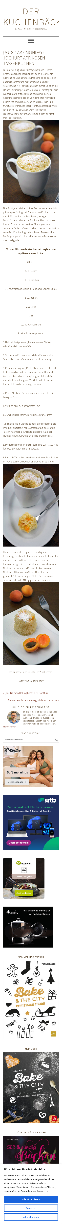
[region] (31, 1194)
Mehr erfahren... (10, 726)
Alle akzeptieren (31, 1199)
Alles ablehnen (31, 1216)
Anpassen (31, 1208)
